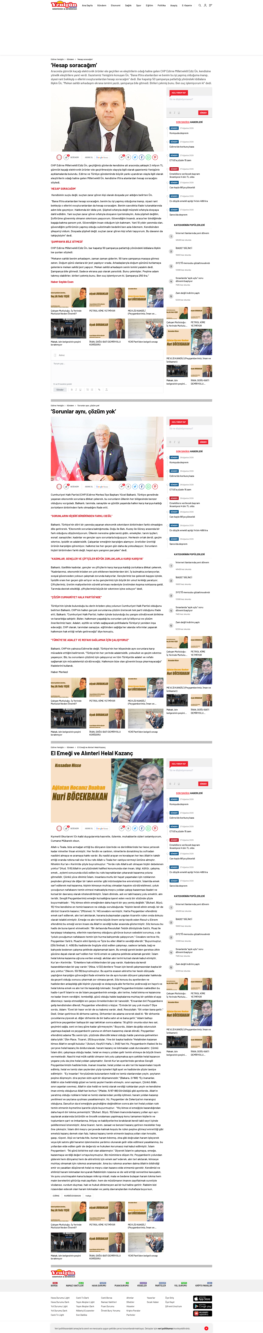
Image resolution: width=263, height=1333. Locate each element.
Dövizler (130, 1302)
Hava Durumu (99, 1284)
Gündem (101, 5)
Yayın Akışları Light (85, 1302)
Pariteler (160, 1284)
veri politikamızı (165, 1328)
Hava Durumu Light (60, 1297)
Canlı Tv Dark (82, 1297)
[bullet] (92, 389)
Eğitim (149, 5)
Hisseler (142, 1284)
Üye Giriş (169, 1297)
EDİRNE (56, 1195)
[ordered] (88, 389)
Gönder (60, 389)
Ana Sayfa (87, 5)
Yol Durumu (180, 1284)
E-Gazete (187, 5)
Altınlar (130, 1297)
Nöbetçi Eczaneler (85, 1310)
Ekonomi (115, 5)
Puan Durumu (122, 1284)
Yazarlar (151, 1297)
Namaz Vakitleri (75, 1284)
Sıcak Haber (153, 1302)
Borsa (54, 1284)
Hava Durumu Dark (60, 1302)
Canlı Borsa (106, 1297)
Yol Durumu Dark (59, 1310)
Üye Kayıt (170, 1302)
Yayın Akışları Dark (85, 1306)
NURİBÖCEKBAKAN (72, 1195)
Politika (162, 5)
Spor (138, 5)
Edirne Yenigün (57, 59)
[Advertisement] (131, 33)
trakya (88, 1195)
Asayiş (173, 5)
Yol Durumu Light (59, 1306)
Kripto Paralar (203, 1284)
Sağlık (128, 5)
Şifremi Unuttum (173, 1306)
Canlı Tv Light (57, 1314)
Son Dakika (81, 1314)
